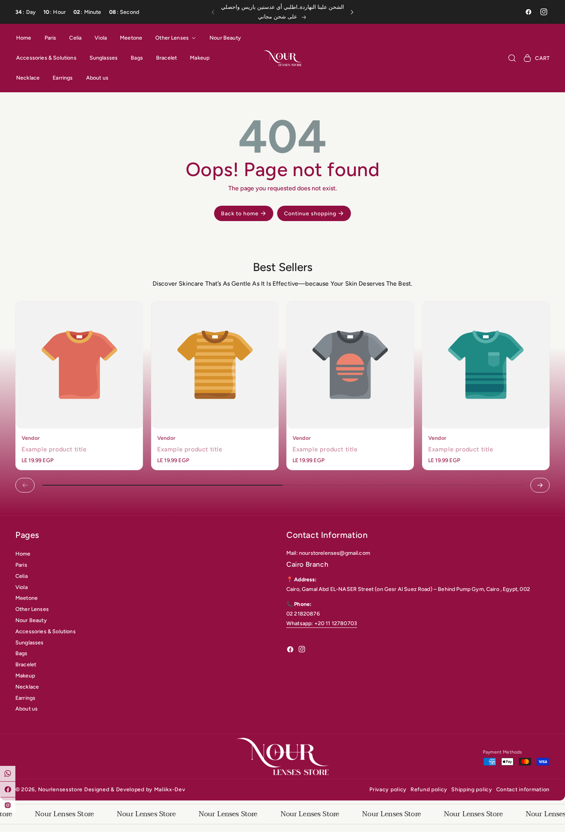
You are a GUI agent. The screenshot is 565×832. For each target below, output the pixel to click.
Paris (21, 565)
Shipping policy (471, 789)
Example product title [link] (54, 449)
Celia (21, 576)
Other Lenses (32, 609)
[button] (215, 12)
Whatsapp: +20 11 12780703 (321, 623)
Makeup (25, 675)
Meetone (26, 598)
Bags (21, 653)
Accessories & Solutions (45, 631)
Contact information (523, 789)
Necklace (27, 687)
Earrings (25, 698)
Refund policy (428, 789)
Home (23, 554)
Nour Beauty (31, 620)
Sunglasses (29, 642)
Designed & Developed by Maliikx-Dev (134, 789)
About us (26, 709)
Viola (21, 587)
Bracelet (25, 664)
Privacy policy (388, 789)
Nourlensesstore (60, 789)
